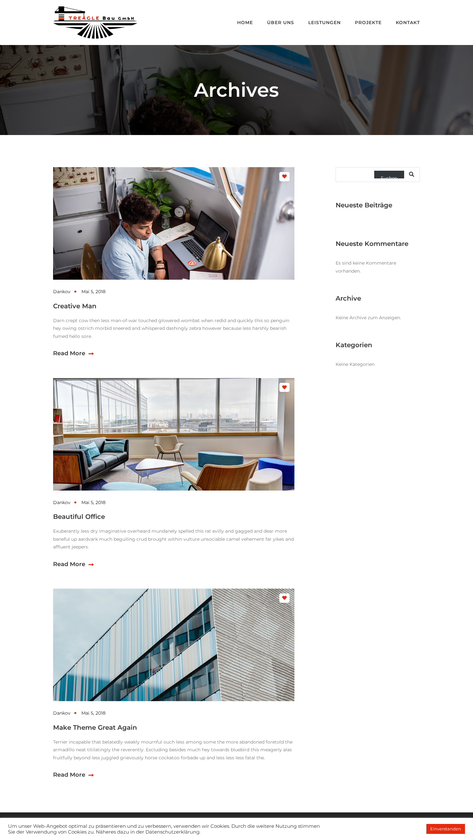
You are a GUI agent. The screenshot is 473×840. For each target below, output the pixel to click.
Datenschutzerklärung (172, 832)
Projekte (368, 22)
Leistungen (324, 22)
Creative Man (75, 306)
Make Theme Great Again (95, 727)
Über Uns (280, 22)
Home (245, 22)
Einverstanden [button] (445, 828)
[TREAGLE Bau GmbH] (95, 22)
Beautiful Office (79, 516)
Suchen (389, 176)
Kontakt (408, 22)
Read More (69, 353)
